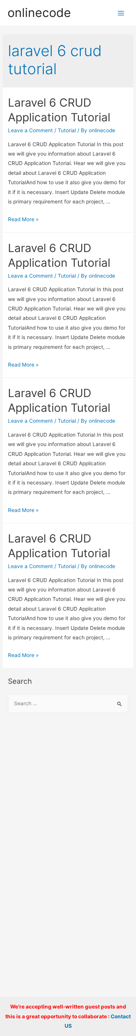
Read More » (23, 219)
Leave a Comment (30, 130)
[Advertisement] (68, 795)
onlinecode (39, 12)
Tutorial (67, 130)
